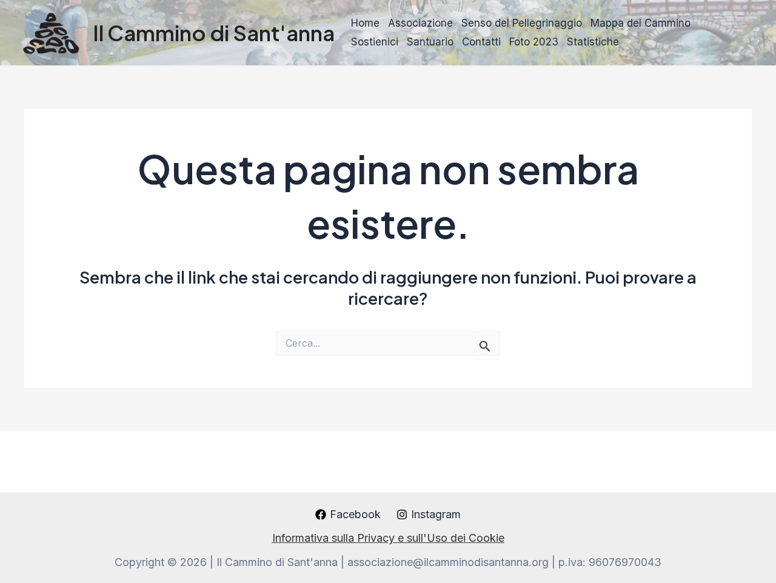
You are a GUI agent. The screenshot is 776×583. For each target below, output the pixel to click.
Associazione (420, 23)
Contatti (481, 42)
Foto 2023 (533, 42)
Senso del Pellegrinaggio (521, 23)
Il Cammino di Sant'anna (214, 32)
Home (365, 23)
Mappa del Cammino (640, 23)
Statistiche (593, 42)
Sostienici (374, 42)
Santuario (430, 42)
